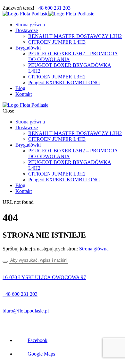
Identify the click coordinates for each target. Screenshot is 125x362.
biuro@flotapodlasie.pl (26, 310)
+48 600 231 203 (53, 8)
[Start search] (5, 262)
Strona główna (94, 248)
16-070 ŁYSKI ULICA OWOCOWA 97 (44, 277)
